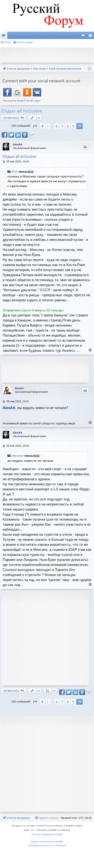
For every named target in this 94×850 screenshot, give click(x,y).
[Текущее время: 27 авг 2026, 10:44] (89, 68)
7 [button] (62, 126)
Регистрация (25, 42)
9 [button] (73, 126)
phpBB (39, 825)
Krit (15, 171)
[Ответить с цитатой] (85, 147)
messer (19, 388)
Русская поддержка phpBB (47, 834)
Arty (32, 830)
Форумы (4, 36)
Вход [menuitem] (84, 36)
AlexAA (17, 144)
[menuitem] (46, 817)
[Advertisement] (48, 54)
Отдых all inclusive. (22, 111)
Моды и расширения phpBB (47, 841)
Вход (7, 42)
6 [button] (57, 126)
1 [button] (48, 126)
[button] (35, 126)
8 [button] (68, 126)
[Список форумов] (47, 16)
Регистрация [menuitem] (91, 36)
